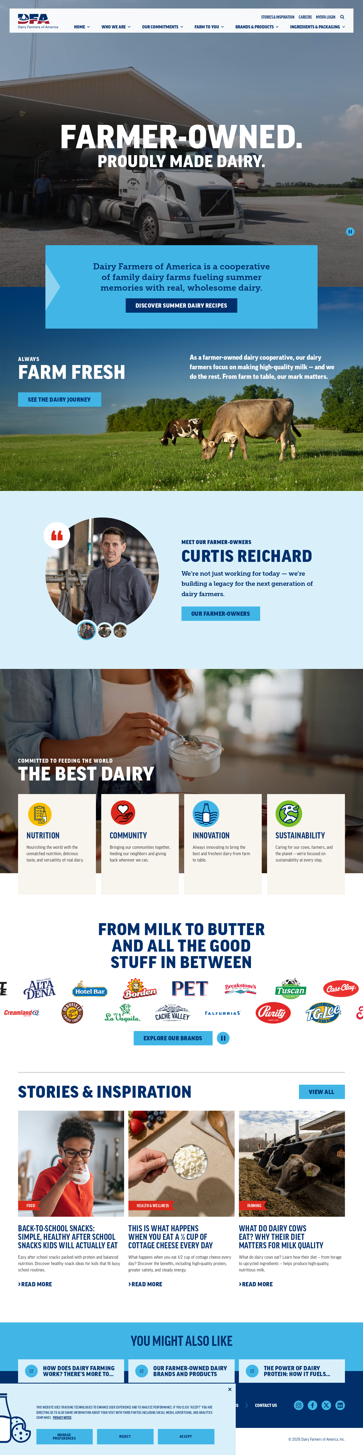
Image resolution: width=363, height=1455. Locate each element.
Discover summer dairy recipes (181, 305)
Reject (125, 1437)
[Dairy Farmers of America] (38, 21)
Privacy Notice (62, 1418)
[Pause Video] (350, 231)
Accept (186, 1437)
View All (322, 1092)
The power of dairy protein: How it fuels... (297, 1371)
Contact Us (266, 1405)
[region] (118, 1419)
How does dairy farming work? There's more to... (79, 1371)
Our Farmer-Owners (220, 613)
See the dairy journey (59, 399)
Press (232, 1405)
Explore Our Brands (172, 1038)
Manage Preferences (64, 1436)
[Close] (230, 1389)
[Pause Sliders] (223, 1038)
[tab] (86, 631)
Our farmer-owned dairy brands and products (190, 1371)
